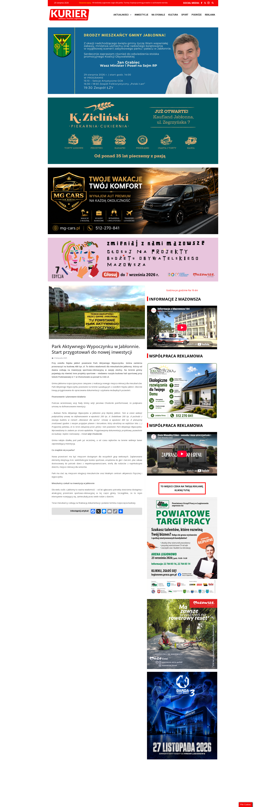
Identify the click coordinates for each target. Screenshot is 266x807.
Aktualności (121, 14)
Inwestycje (141, 14)
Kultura (173, 14)
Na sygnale (158, 14)
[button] (122, 15)
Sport (184, 14)
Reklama (210, 14)
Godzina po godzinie (176, 290)
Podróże (197, 14)
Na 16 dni (193, 290)
